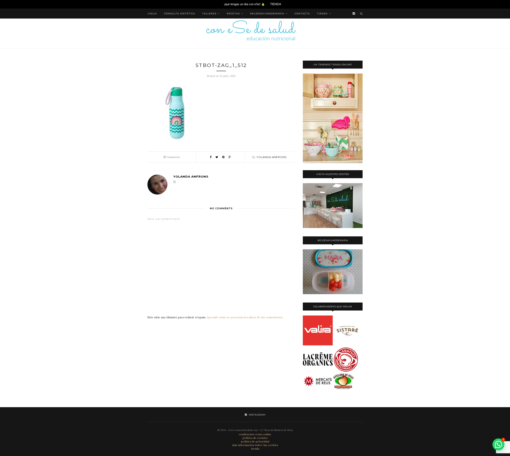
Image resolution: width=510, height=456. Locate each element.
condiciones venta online (255, 434)
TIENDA (275, 4)
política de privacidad (255, 441)
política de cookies (255, 438)
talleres (209, 13)
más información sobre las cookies (255, 445)
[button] (498, 444)
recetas (233, 13)
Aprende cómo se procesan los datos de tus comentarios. (245, 317)
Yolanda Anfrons (271, 157)
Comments (172, 157)
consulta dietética (179, 13)
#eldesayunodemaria (267, 13)
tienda (322, 13)
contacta (302, 13)
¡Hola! (152, 13)
